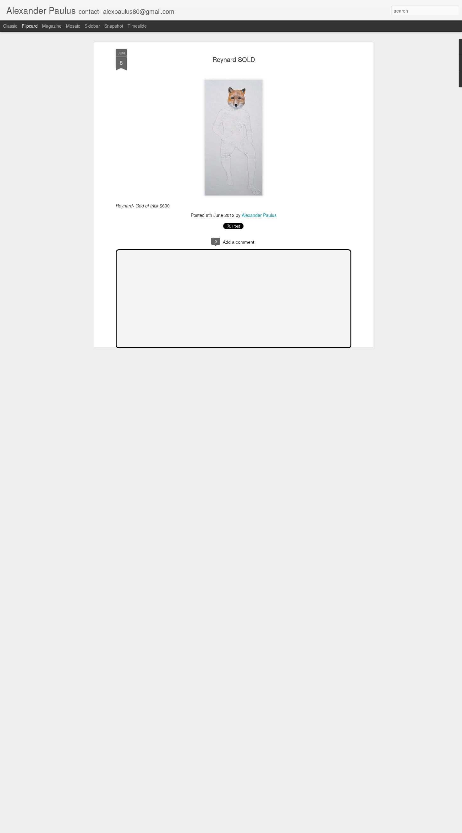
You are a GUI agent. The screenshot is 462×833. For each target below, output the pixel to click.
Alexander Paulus (259, 215)
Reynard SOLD (233, 59)
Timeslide (137, 26)
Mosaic (73, 26)
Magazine (52, 26)
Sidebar (92, 26)
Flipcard (30, 26)
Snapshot (113, 26)
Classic (10, 26)
